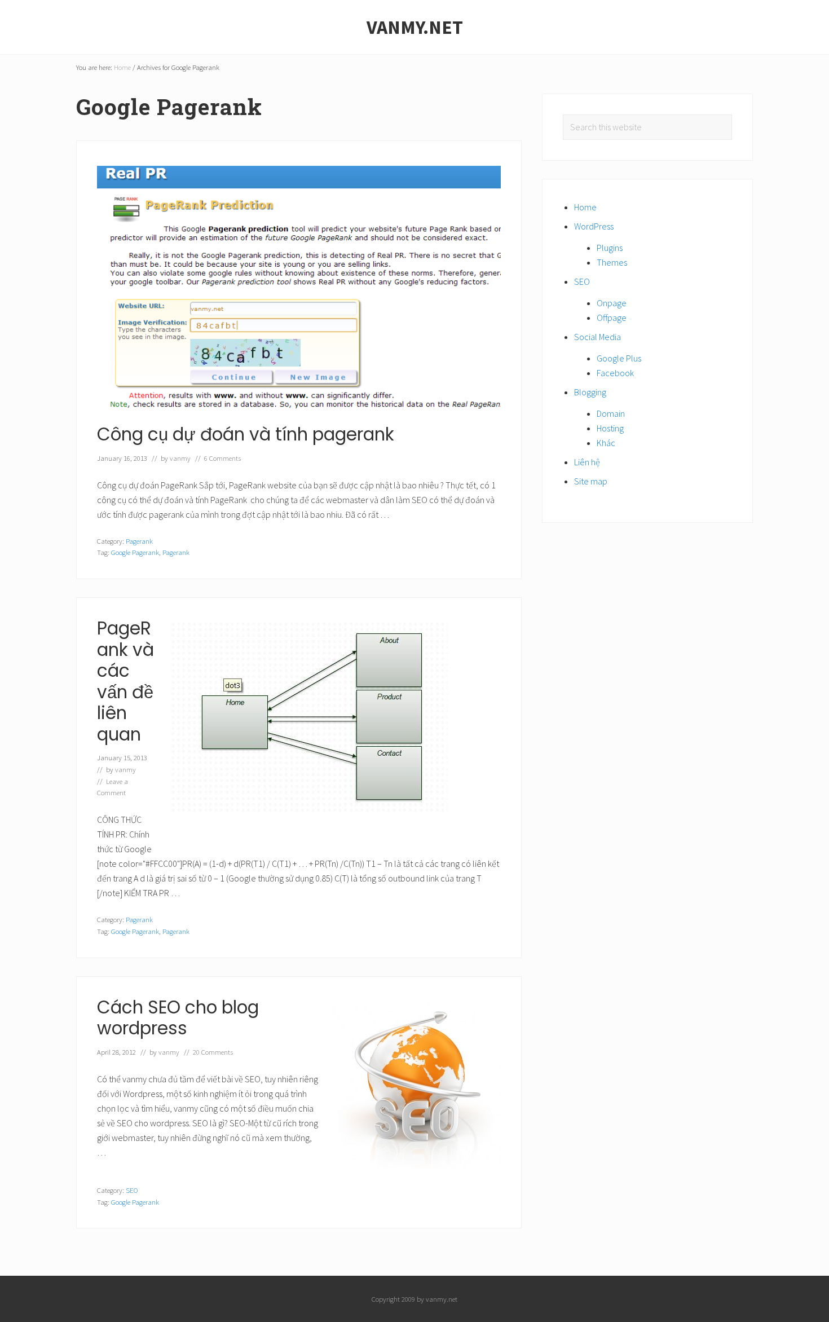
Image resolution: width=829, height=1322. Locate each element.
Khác (606, 442)
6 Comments (222, 457)
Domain (611, 413)
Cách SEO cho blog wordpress (178, 1018)
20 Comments (213, 1051)
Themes (612, 262)
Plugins (610, 247)
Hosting (610, 428)
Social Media (597, 336)
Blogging (590, 392)
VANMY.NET (415, 27)
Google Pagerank (135, 552)
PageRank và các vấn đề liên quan (125, 681)
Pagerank (139, 540)
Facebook (615, 372)
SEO (132, 1190)
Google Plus (619, 358)
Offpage (612, 317)
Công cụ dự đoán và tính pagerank (245, 434)
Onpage (612, 303)
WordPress (594, 226)
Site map (590, 481)
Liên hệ (587, 462)
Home (585, 207)
